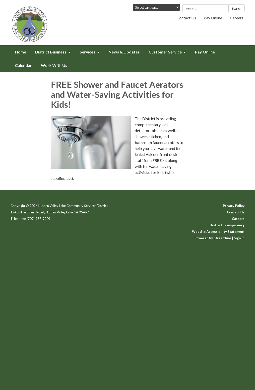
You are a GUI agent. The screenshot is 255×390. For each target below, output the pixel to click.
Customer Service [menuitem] (165, 51)
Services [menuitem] (87, 51)
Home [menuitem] (20, 51)
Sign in (239, 238)
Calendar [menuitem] (23, 65)
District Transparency (227, 225)
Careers (236, 17)
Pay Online (213, 17)
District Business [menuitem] (50, 51)
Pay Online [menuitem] (205, 51)
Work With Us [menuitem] (54, 65)
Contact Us (186, 17)
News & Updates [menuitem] (124, 51)
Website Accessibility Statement (218, 232)
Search (236, 8)
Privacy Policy (234, 206)
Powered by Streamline (212, 238)
